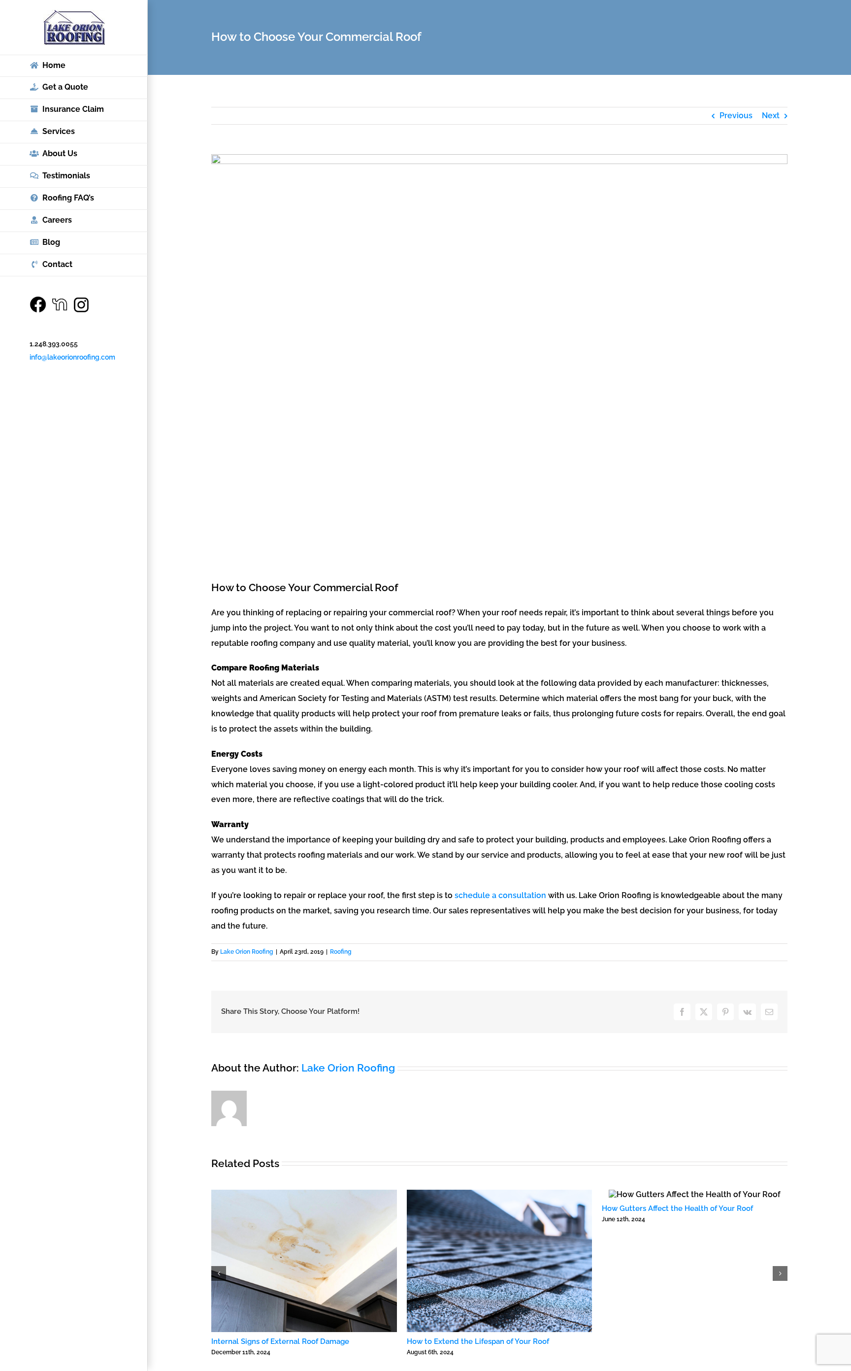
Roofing (341, 951)
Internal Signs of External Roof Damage (280, 1341)
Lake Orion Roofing (246, 951)
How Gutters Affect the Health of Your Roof (677, 1208)
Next (771, 115)
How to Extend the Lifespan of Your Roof (478, 1341)
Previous (736, 115)
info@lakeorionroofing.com (72, 357)
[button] (218, 1273)
